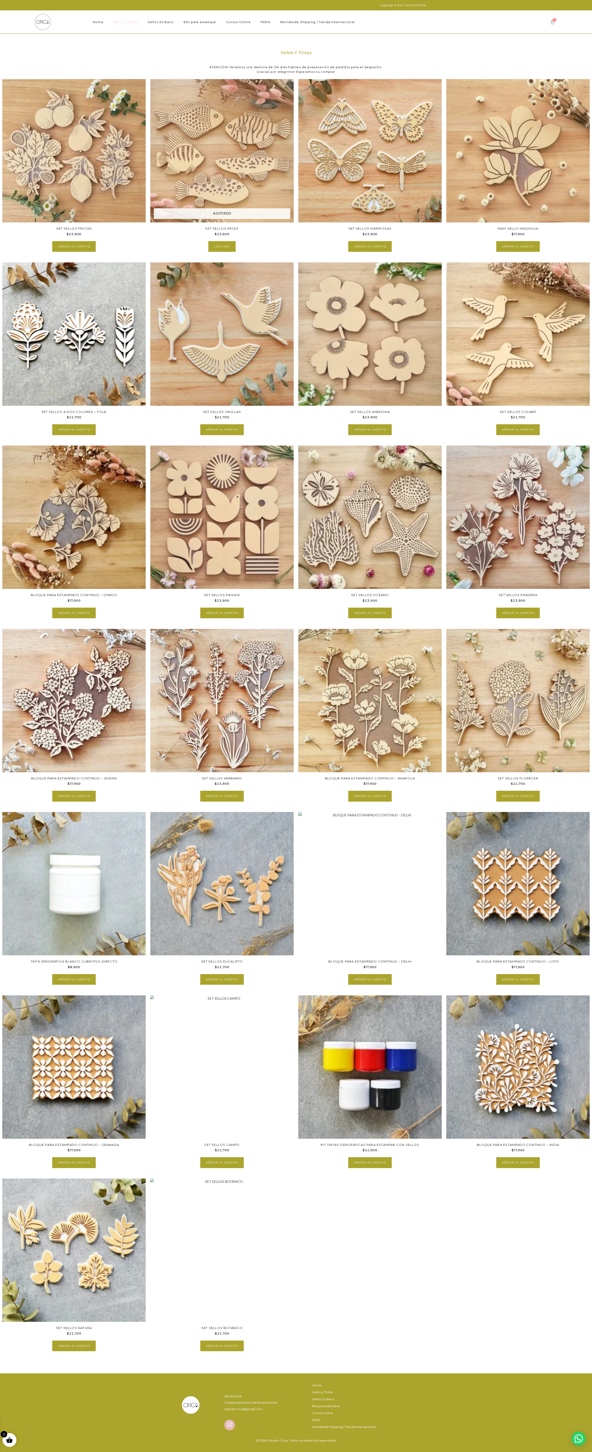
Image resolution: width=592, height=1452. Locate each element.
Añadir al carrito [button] (74, 246)
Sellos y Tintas (125, 22)
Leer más (222, 246)
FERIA (265, 22)
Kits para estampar (200, 22)
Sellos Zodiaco (161, 22)
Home (98, 22)
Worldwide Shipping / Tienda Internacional (317, 22)
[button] (579, 1439)
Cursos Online (238, 22)
